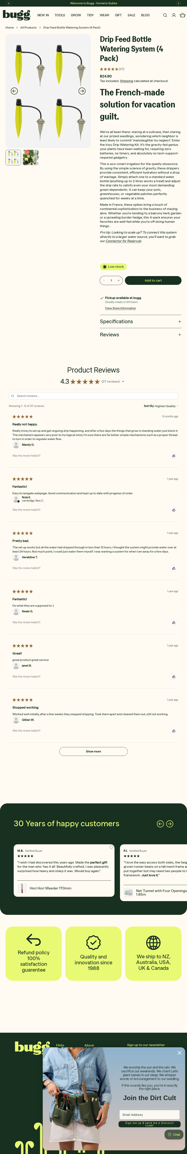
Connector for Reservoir (123, 241)
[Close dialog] (179, 1053)
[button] (123, 381)
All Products (28, 27)
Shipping (126, 81)
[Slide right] (82, 91)
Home (9, 27)
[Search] (165, 15)
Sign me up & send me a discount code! (149, 1124)
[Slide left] (14, 91)
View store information (120, 308)
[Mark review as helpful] (173, 456)
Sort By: (149, 406)
